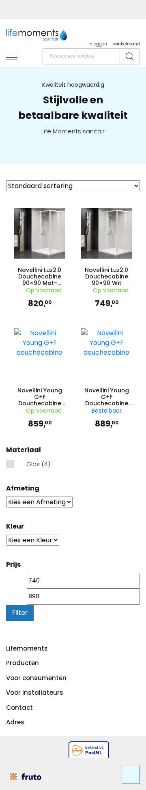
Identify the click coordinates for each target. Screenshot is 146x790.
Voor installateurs (34, 692)
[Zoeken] (130, 56)
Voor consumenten (36, 678)
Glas (33, 464)
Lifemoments (27, 648)
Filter (20, 612)
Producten (22, 663)
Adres (15, 722)
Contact (19, 707)
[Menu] (11, 58)
